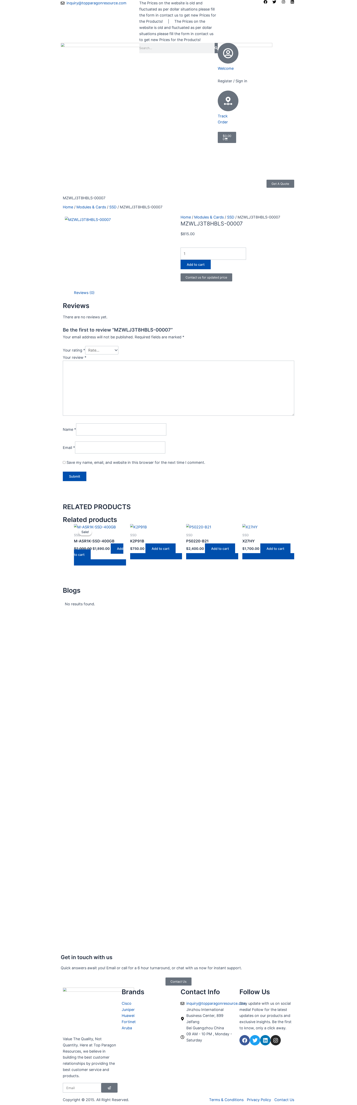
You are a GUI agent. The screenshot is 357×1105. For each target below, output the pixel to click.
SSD (113, 207)
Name (69, 429)
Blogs (133, 183)
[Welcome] (228, 53)
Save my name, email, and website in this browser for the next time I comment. (136, 462)
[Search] (216, 48)
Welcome (226, 68)
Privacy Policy (153, 183)
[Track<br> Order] (228, 101)
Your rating (74, 350)
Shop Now (72, 183)
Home (68, 207)
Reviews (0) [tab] (84, 292)
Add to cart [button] (160, 549)
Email (69, 447)
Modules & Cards (91, 207)
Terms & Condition (79, 189)
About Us (117, 183)
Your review (74, 357)
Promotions (95, 183)
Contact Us (108, 189)
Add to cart (196, 264)
